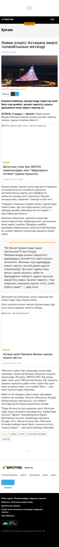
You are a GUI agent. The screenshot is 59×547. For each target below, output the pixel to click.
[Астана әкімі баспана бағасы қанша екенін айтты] (29, 329)
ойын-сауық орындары (37, 434)
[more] (54, 179)
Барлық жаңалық (9, 475)
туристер (6, 439)
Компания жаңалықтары (22, 502)
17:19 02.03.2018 (8, 52)
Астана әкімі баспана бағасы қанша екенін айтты (27, 355)
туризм (21, 434)
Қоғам (6, 162)
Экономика (34, 475)
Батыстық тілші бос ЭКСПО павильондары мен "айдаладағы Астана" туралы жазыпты (25, 170)
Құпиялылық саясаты (10, 505)
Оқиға (53, 475)
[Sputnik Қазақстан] (8, 20)
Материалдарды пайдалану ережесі (30, 498)
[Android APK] (9, 523)
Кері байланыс (8, 515)
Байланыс (5, 502)
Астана (13, 434)
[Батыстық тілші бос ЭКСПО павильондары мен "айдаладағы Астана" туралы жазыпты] (29, 141)
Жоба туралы (7, 498)
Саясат (23, 475)
